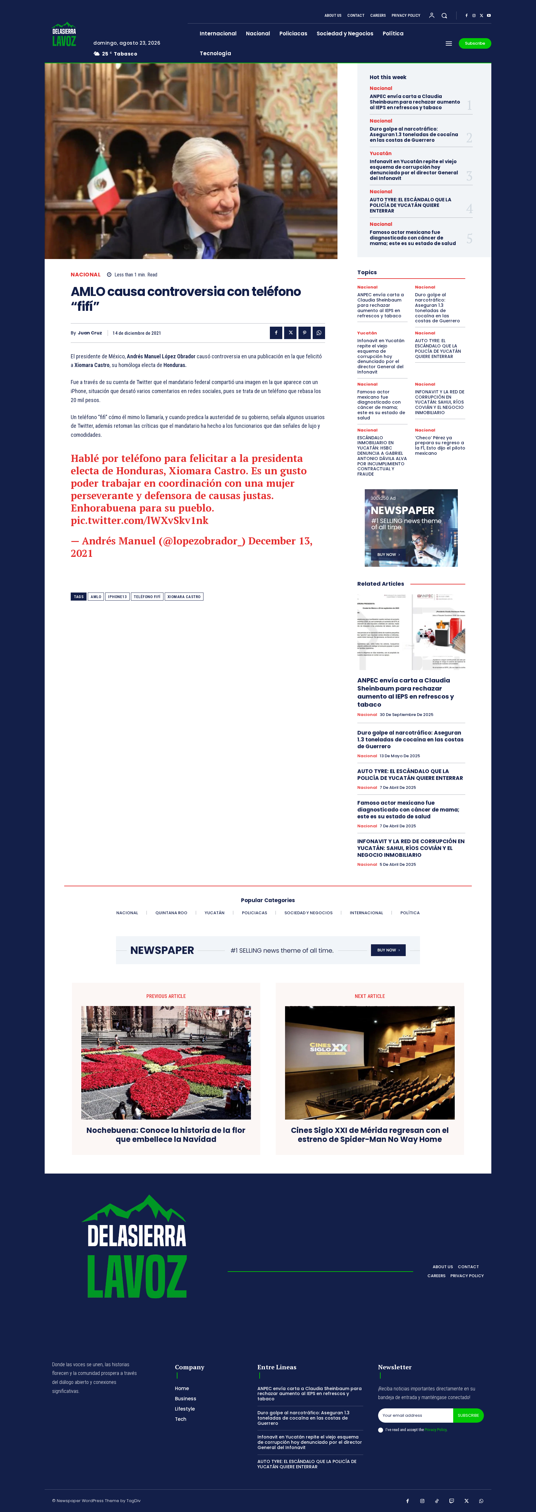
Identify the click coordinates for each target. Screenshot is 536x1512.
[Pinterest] (304, 333)
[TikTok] (437, 1501)
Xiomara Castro (184, 596)
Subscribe (468, 1415)
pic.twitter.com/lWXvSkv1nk (139, 520)
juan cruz (90, 333)
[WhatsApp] (319, 333)
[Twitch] (452, 1501)
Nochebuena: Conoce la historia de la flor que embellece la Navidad (166, 1135)
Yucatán (380, 153)
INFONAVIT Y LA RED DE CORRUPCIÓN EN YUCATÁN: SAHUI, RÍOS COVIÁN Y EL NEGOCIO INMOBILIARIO (439, 402)
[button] (444, 15)
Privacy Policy (435, 1429)
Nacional (85, 274)
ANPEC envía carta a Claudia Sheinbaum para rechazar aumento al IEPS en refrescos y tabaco (415, 102)
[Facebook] (466, 16)
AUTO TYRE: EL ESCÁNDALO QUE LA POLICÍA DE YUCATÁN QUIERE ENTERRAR (410, 205)
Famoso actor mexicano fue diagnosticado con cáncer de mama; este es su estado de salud (413, 238)
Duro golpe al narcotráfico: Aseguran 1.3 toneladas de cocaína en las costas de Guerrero (414, 134)
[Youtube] (489, 16)
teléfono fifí (147, 596)
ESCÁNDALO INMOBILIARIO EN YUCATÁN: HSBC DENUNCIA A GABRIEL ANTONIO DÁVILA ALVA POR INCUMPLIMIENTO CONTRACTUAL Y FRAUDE (382, 456)
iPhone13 (117, 596)
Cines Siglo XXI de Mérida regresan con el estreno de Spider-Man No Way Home (370, 1135)
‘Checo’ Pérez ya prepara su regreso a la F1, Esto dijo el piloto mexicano (440, 445)
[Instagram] (474, 16)
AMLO (96, 596)
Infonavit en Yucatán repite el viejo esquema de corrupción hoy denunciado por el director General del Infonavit (414, 169)
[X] (481, 16)
